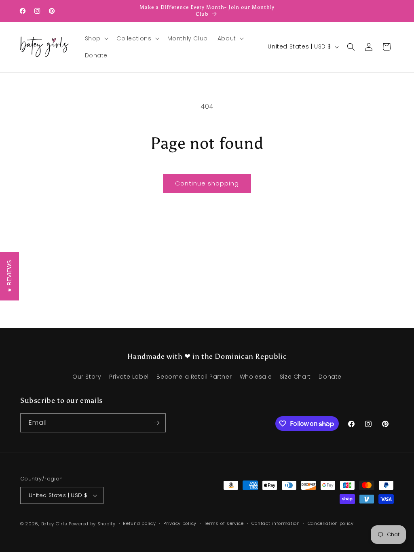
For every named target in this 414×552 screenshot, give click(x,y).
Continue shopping (207, 183)
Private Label (129, 377)
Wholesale (256, 377)
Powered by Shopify (92, 523)
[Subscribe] (156, 422)
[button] (96, 38)
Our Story (86, 377)
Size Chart (295, 377)
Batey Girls (54, 523)
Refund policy (139, 523)
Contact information (275, 523)
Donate (330, 377)
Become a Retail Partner (194, 377)
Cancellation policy (331, 523)
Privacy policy (179, 523)
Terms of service (224, 523)
